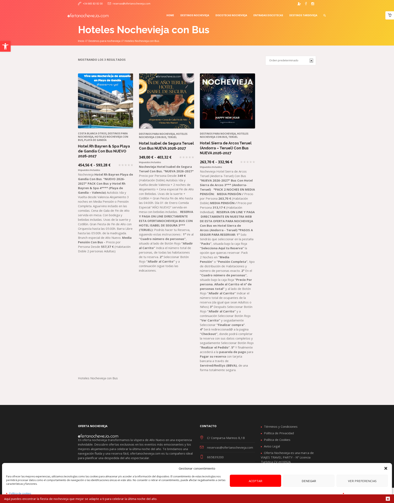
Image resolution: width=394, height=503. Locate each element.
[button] (5, 46)
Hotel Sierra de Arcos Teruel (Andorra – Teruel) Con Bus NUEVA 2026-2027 (226, 148)
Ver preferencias (362, 481)
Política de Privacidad (279, 433)
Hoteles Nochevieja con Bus (163, 135)
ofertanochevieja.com (145, 453)
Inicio (81, 41)
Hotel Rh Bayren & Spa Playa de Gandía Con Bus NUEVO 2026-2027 (104, 151)
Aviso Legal (272, 446)
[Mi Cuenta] (299, 3)
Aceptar (255, 481)
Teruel (172, 137)
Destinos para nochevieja (104, 41)
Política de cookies (20, 493)
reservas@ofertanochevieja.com (131, 3)
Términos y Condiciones (281, 426)
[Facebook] (306, 3)
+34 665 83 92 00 (93, 3)
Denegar (309, 481)
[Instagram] (312, 3)
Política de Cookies (277, 440)
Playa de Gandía (95, 140)
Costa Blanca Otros (92, 133)
